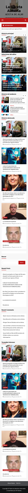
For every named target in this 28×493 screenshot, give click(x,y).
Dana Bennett (6, 319)
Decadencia (6, 245)
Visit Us (18, 483)
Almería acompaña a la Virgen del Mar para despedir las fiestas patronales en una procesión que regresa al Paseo (13, 46)
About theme (11, 483)
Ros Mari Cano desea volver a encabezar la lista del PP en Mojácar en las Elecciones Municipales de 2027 (17, 110)
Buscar (4, 257)
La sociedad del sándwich (9, 221)
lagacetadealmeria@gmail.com (10, 198)
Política (11, 105)
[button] (3, 20)
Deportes (5, 81)
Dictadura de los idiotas (18, 316)
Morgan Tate (6, 322)
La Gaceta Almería (14, 9)
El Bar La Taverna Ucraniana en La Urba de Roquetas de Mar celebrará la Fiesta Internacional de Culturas (14, 328)
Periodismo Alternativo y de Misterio (10, 241)
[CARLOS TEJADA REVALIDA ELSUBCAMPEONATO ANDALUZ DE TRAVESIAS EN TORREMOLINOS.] (5, 99)
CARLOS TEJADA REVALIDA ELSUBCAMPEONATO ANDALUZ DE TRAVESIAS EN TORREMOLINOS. (13, 85)
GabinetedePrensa (7, 50)
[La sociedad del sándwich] (14, 211)
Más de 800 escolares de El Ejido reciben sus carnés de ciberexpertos (13, 335)
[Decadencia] (14, 235)
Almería (5, 41)
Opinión (5, 217)
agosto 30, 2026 (16, 50)
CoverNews (10, 490)
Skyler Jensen (6, 316)
